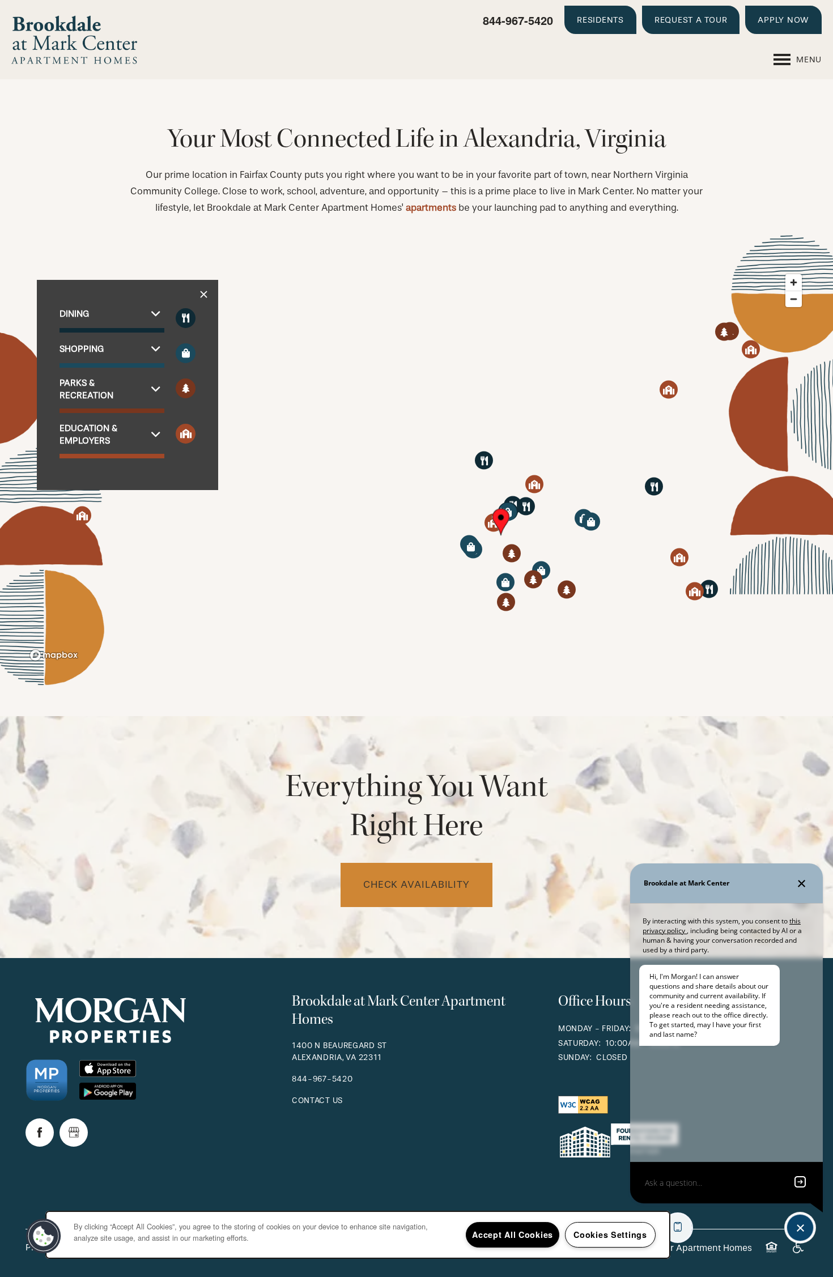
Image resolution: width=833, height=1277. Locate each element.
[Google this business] (74, 1132)
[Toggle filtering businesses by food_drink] (186, 318)
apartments (431, 207)
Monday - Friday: (594, 1028)
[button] (600, 20)
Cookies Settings (610, 1234)
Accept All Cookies (512, 1234)
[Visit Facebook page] (40, 1132)
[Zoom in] (793, 282)
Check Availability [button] (416, 885)
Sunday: (575, 1057)
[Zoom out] (793, 299)
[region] (417, 467)
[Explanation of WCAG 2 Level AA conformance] (583, 1104)
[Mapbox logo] (54, 655)
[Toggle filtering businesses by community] (186, 434)
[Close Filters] (203, 294)
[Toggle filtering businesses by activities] (186, 388)
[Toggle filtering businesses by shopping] (186, 353)
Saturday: (579, 1043)
